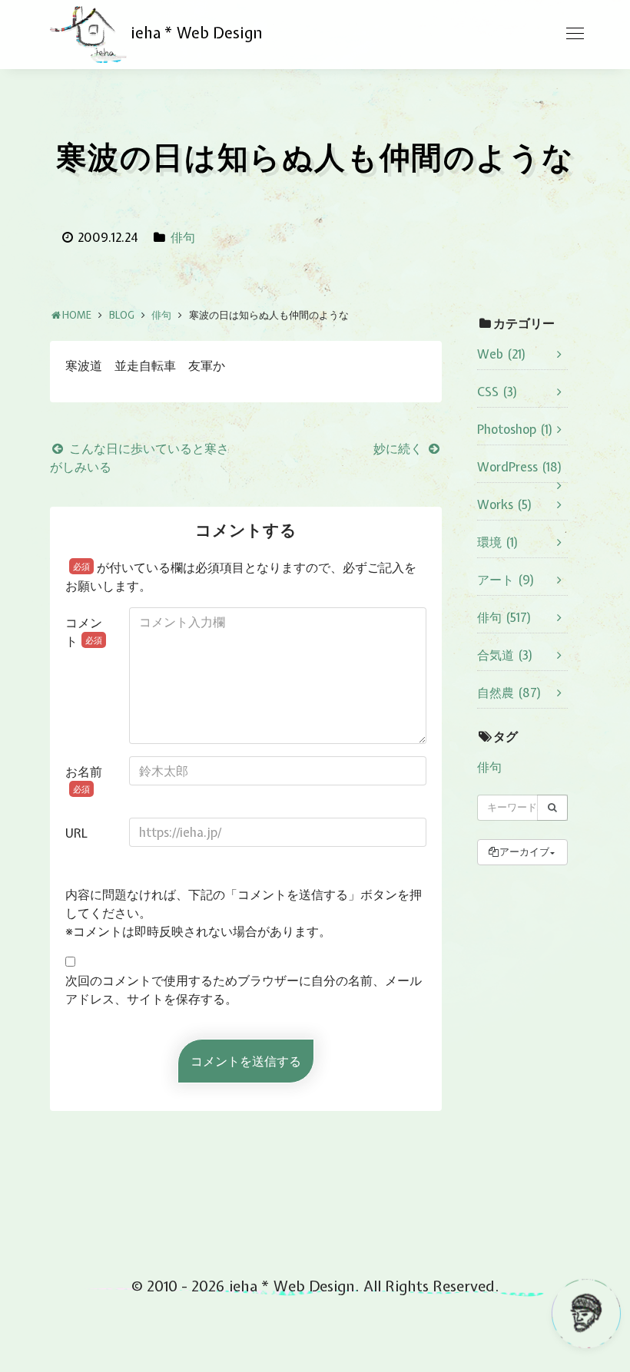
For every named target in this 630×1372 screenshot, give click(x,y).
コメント (83, 632)
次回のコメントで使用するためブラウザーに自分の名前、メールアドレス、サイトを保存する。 (243, 989)
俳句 (183, 237)
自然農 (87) (509, 692)
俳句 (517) (504, 617)
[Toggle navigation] (574, 33)
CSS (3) (497, 391)
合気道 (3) (505, 654)
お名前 (83, 779)
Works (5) (504, 504)
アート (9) (506, 579)
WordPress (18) (519, 466)
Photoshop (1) (515, 429)
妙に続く (399, 448)
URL (76, 833)
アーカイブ (524, 851)
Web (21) (501, 353)
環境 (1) (498, 542)
